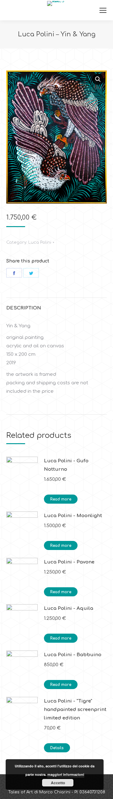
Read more (60, 499)
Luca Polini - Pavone (69, 562)
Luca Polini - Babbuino (72, 654)
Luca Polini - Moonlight (73, 515)
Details (57, 748)
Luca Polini (39, 242)
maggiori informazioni (65, 774)
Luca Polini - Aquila (68, 608)
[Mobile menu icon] (103, 10)
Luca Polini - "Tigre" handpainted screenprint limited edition (75, 709)
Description (23, 308)
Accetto (58, 783)
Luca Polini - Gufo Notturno (66, 465)
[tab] (56, 305)
